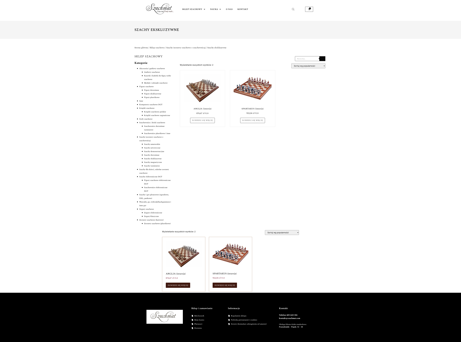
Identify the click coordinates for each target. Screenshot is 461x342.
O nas (229, 9)
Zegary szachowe (146, 209)
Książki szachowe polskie (155, 111)
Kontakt (242, 9)
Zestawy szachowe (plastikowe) (157, 223)
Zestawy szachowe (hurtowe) (151, 219)
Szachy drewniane (151, 155)
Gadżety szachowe (152, 72)
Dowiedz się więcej (202, 120)
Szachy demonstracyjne (154, 151)
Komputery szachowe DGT (150, 104)
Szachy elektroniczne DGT (150, 176)
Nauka (214, 9)
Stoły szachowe (145, 119)
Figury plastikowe (152, 97)
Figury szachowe (146, 86)
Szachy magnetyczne (153, 162)
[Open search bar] (293, 9)
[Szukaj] (322, 58)
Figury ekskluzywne (152, 93)
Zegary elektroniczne (153, 212)
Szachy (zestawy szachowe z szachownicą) (186, 47)
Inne (141, 100)
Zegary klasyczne (151, 216)
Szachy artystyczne (152, 147)
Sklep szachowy (192, 9)
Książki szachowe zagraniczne (157, 115)
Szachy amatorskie (152, 144)
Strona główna (141, 47)
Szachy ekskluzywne (153, 158)
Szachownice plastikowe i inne (157, 133)
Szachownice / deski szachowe (152, 122)
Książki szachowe (147, 108)
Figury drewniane (151, 90)
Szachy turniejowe (152, 165)
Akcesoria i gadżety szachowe (152, 68)
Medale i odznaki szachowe (156, 82)
